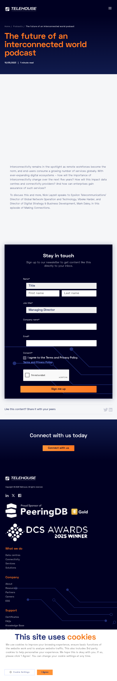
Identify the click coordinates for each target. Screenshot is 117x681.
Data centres (12, 555)
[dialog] (58, 655)
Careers (9, 597)
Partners (10, 592)
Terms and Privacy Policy (37, 362)
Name (26, 279)
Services (10, 564)
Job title (28, 303)
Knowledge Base (14, 626)
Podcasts (18, 27)
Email (26, 337)
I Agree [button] (44, 672)
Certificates (12, 617)
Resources (11, 588)
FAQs (8, 621)
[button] (21, 672)
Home (7, 27)
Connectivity (12, 560)
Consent (27, 353)
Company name (31, 320)
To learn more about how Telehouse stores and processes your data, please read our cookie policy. (55, 660)
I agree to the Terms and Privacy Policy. (53, 358)
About (8, 584)
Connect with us (58, 448)
